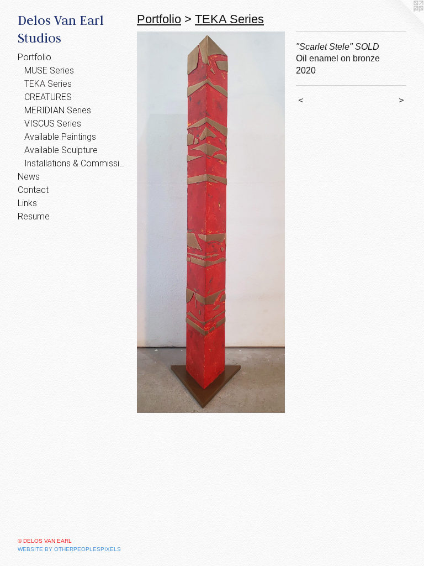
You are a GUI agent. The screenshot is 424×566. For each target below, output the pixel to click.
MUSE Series (49, 70)
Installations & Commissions (76, 163)
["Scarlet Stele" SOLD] (211, 222)
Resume (34, 216)
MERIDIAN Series (57, 110)
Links (27, 203)
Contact (33, 190)
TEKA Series (48, 83)
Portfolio (34, 57)
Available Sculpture (61, 150)
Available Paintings (60, 137)
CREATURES (48, 97)
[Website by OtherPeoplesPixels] (402, 22)
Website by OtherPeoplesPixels (69, 549)
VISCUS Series (52, 123)
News (29, 176)
